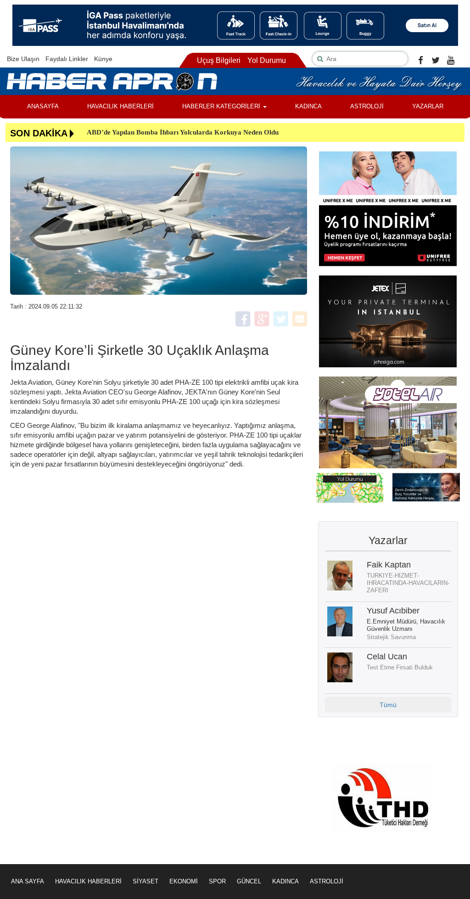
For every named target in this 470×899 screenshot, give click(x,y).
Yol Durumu (266, 60)
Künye (103, 58)
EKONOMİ (183, 881)
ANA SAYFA (27, 881)
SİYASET (145, 881)
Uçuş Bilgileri (219, 60)
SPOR (217, 881)
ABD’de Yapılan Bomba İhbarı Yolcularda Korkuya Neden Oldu (183, 132)
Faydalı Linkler (66, 58)
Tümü (388, 704)
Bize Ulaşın (23, 58)
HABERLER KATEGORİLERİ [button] (222, 106)
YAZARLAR (427, 106)
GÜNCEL (249, 881)
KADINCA (308, 106)
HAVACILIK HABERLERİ (120, 106)
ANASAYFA (43, 106)
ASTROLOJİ (367, 106)
